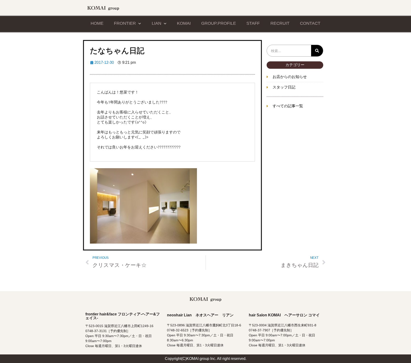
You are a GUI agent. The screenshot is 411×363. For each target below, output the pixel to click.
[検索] (317, 50)
